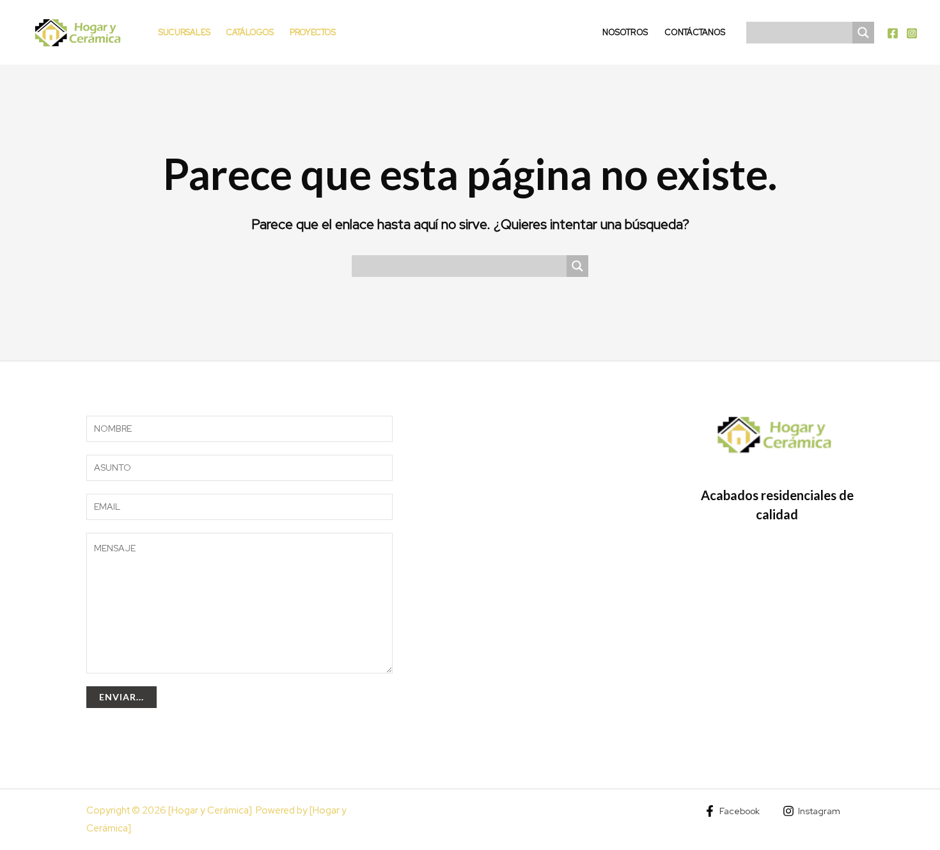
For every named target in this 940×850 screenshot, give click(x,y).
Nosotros (625, 32)
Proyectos (313, 32)
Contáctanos (694, 32)
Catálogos (250, 32)
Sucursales (184, 32)
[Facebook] (892, 33)
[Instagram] (912, 33)
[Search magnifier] (863, 32)
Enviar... (121, 696)
